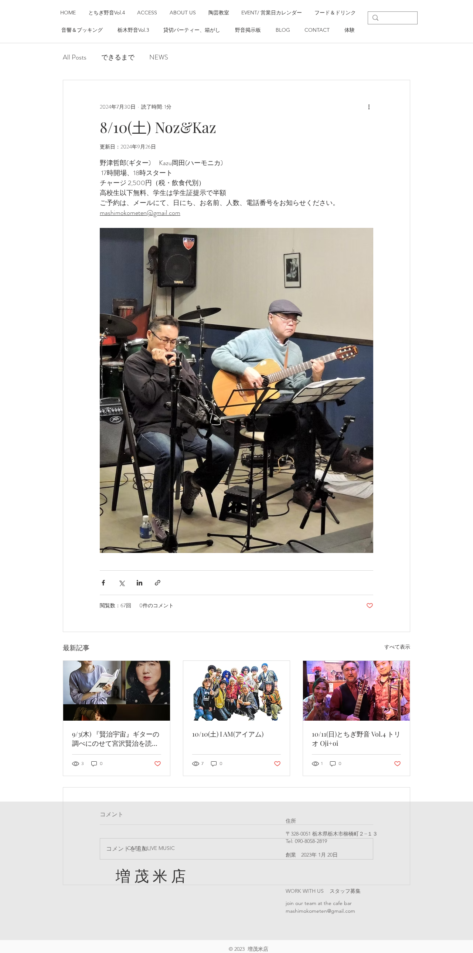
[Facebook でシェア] (103, 582)
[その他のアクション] (368, 106)
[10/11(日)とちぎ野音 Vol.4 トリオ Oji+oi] (356, 691)
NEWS (158, 57)
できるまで (118, 57)
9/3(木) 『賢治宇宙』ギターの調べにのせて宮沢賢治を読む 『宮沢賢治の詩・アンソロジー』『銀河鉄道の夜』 (115, 739)
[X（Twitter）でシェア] (121, 582)
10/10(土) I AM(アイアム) (227, 734)
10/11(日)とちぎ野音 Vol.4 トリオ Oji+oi (356, 739)
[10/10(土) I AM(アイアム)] (236, 691)
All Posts (74, 57)
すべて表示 (397, 646)
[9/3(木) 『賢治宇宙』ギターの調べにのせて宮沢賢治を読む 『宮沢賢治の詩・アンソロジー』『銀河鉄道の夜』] (116, 691)
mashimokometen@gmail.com (320, 911)
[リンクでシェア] (157, 582)
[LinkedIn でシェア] (139, 582)
